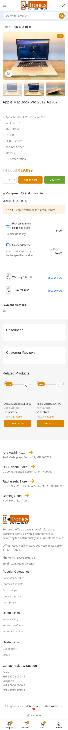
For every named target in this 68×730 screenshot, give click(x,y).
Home (7, 26)
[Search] (62, 16)
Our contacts (10, 648)
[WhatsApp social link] (26, 200)
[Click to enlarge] (8, 73)
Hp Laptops (9, 602)
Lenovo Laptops (12, 596)
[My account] (63, 5)
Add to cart (30, 179)
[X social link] (17, 200)
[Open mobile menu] (4, 5)
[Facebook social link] (13, 200)
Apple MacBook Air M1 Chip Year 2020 (49, 405)
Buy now (55, 179)
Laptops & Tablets (13, 584)
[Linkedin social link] (22, 200)
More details (55, 278)
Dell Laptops (10, 590)
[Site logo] (34, 5)
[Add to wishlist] (27, 386)
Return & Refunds (13, 625)
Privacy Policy (10, 619)
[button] (17, 423)
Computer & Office (13, 578)
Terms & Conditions (14, 631)
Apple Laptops (22, 26)
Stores (6, 655)
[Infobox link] (18, 452)
